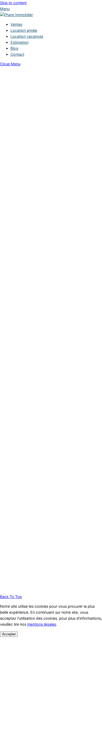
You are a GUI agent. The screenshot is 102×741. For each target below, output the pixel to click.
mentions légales (41, 624)
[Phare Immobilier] (16, 14)
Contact (17, 54)
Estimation (19, 42)
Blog (14, 48)
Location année (23, 30)
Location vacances (26, 36)
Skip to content (13, 3)
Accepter (9, 634)
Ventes (16, 24)
